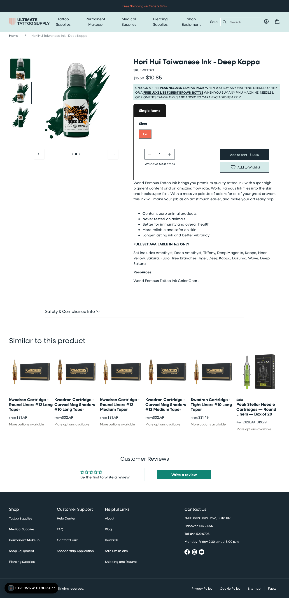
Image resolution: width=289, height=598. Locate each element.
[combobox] (244, 22)
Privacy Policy (201, 588)
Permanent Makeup (95, 21)
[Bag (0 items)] (277, 21)
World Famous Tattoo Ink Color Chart (166, 280)
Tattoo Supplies (63, 21)
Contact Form (67, 540)
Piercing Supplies (160, 21)
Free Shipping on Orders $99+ (144, 6)
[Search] (224, 22)
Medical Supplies (129, 21)
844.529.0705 (200, 533)
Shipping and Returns (121, 561)
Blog (108, 529)
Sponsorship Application (75, 551)
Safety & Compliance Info (70, 311)
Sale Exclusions (116, 551)
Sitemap (254, 588)
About (109, 518)
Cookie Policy (230, 588)
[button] (31, 588)
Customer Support (75, 509)
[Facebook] (187, 552)
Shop (14, 509)
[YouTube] (201, 552)
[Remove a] (150, 154)
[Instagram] (194, 552)
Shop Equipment (191, 21)
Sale (214, 21)
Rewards (112, 540)
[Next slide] (113, 154)
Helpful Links (117, 509)
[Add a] (170, 154)
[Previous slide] (39, 154)
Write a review (184, 474)
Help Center (66, 518)
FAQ (60, 529)
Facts (272, 588)
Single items (149, 110)
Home (13, 35)
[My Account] (266, 21)
